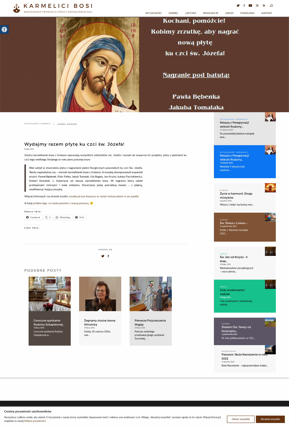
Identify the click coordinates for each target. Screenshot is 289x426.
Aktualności (153, 13)
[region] (144, 416)
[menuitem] (153, 12)
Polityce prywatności (34, 421)
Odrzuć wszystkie (241, 419)
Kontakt (266, 13)
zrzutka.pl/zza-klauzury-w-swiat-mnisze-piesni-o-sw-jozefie (104, 196)
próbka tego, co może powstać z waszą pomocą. (61, 203)
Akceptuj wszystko (270, 419)
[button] (4, 29)
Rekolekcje (210, 13)
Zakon (229, 13)
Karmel (173, 13)
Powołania (247, 13)
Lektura (190, 13)
